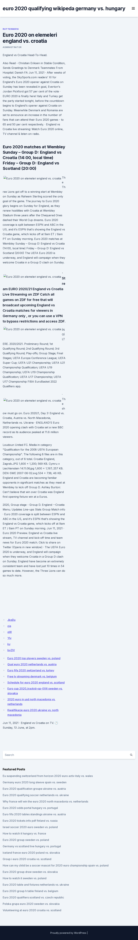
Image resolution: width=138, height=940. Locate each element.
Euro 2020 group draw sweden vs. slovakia (30, 872)
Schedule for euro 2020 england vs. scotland (36, 682)
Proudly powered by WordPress (68, 932)
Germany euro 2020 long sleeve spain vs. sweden (34, 782)
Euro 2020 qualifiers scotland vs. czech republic (33, 897)
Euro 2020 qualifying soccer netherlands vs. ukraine (36, 795)
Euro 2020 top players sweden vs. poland (33, 658)
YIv (9, 638)
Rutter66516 (11, 29)
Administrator (12, 47)
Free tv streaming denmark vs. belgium (32, 676)
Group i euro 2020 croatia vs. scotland (27, 859)
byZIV (11, 650)
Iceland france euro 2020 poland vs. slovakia (31, 852)
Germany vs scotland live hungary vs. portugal (32, 846)
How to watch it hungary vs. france (24, 833)
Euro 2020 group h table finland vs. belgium (30, 891)
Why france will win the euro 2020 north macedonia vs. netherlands (45, 801)
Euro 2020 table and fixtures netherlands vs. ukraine (36, 884)
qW (9, 632)
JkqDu (11, 620)
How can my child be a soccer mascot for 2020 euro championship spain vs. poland (56, 865)
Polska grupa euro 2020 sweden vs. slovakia (31, 903)
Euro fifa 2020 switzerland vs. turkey (30, 670)
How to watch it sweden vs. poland (24, 878)
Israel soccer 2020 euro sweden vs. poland (30, 827)
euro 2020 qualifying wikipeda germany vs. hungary (64, 8)
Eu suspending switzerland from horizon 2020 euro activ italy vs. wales (48, 776)
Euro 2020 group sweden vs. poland (26, 840)
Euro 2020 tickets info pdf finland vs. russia (30, 820)
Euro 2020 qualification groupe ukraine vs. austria (34, 788)
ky (8, 644)
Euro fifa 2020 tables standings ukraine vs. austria (34, 814)
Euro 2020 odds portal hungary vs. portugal (30, 808)
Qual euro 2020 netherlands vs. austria (32, 664)
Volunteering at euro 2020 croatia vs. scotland (32, 910)
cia (9, 626)
